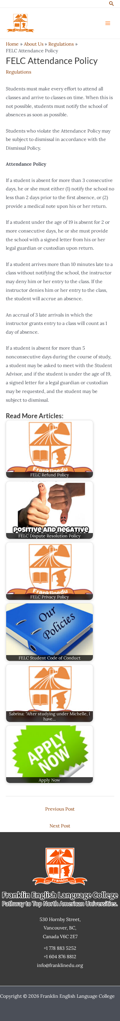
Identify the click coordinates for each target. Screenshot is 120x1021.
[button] (111, 4)
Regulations (18, 72)
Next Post (60, 826)
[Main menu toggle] (107, 23)
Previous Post (60, 809)
